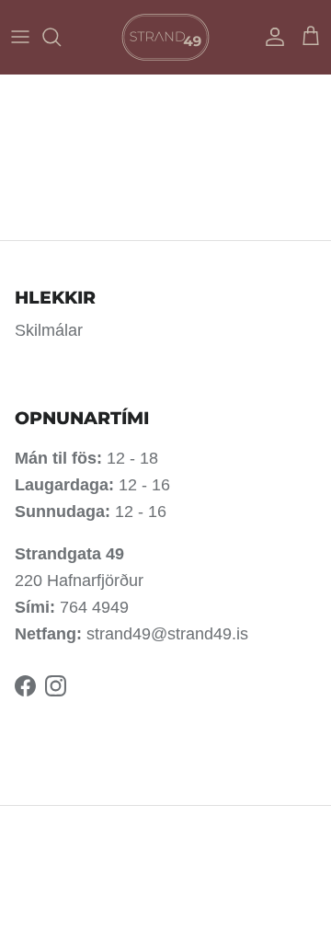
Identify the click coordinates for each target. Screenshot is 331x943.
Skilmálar (49, 330)
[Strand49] (165, 36)
